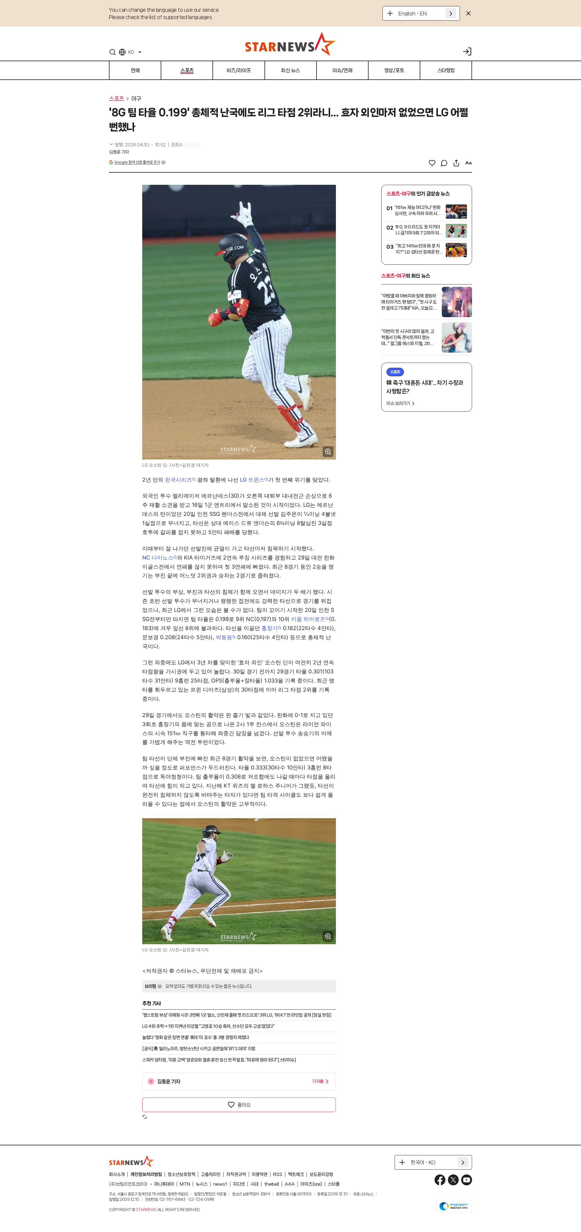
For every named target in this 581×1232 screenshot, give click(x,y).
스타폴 (334, 1184)
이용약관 (260, 1174)
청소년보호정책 (181, 1174)
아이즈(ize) (311, 1184)
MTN (185, 1184)
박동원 (224, 637)
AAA (290, 1184)
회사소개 (117, 1174)
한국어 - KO (423, 1162)
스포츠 (116, 99)
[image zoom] (328, 451)
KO (131, 52)
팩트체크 (296, 1174)
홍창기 (269, 628)
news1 (220, 1184)
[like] (432, 163)
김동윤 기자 (119, 152)
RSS (277, 1174)
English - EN (413, 13)
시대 (254, 1184)
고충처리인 (211, 1174)
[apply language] (451, 13)
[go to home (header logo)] (290, 44)
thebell (271, 1184)
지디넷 (239, 1184)
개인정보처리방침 (146, 1174)
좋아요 (244, 1104)
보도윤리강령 (321, 1174)
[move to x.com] (453, 1179)
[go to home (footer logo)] (131, 1161)
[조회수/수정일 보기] (137, 145)
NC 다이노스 (157, 557)
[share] (456, 163)
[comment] (444, 163)
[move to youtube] (466, 1179)
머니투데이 (164, 1184)
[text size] (468, 163)
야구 (136, 99)
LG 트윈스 (252, 480)
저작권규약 (236, 1174)
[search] (112, 52)
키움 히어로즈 (308, 619)
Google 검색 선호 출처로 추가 (137, 162)
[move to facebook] (440, 1179)
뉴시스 (202, 1184)
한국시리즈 (178, 480)
